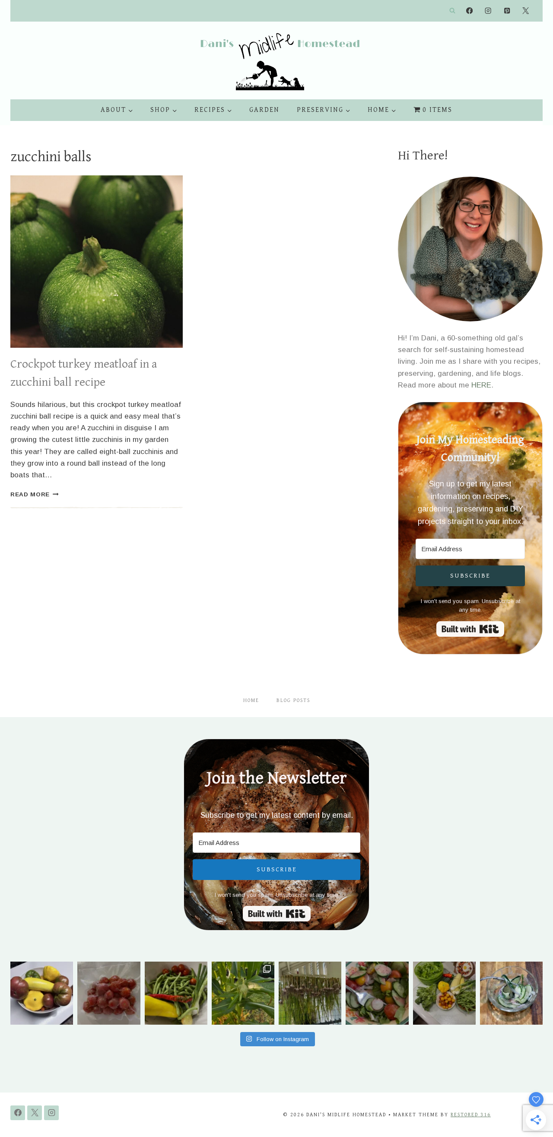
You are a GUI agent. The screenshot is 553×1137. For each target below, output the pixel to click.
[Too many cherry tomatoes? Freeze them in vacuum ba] (108, 993)
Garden (264, 110)
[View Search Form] (452, 11)
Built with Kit (470, 629)
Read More (34, 494)
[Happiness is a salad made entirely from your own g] (377, 993)
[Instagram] (488, 11)
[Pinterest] (507, 11)
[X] (525, 11)
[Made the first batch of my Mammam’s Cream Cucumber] (511, 993)
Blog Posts (293, 700)
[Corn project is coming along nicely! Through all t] (243, 993)
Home (251, 700)
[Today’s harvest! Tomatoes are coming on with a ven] (41, 993)
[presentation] (96, 261)
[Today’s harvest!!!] (444, 993)
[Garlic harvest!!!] (310, 993)
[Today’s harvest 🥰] (176, 993)
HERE (481, 385)
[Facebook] (469, 11)
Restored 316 (471, 1115)
